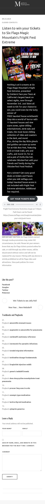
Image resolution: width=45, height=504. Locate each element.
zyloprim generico (17, 409)
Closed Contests (9, 22)
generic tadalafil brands (19, 371)
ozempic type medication (20, 395)
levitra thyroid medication (20, 402)
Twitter (5, 290)
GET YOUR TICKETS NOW (22, 199)
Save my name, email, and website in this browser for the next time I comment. (19, 444)
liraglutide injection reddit (20, 364)
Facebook (6, 285)
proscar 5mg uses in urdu (20, 388)
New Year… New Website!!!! (20, 307)
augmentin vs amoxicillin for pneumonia (26, 330)
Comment (6, 452)
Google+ (5, 287)
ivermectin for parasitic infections (23, 344)
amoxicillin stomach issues (20, 323)
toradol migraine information (21, 351)
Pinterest (6, 293)
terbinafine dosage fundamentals (23, 358)
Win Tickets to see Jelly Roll (25, 301)
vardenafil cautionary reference (23, 337)
